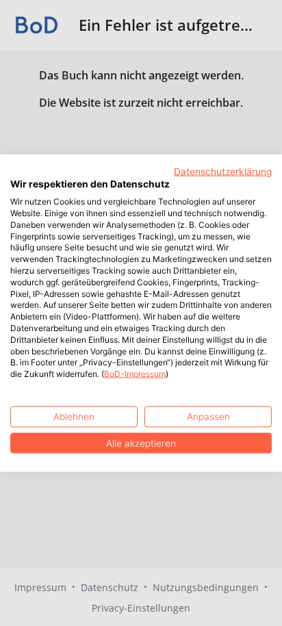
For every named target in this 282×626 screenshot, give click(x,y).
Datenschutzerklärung (223, 171)
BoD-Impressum (135, 374)
